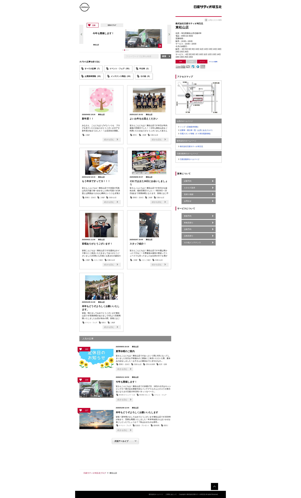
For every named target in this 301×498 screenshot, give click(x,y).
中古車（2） (144, 69)
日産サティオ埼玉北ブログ (94, 473)
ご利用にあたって (171, 494)
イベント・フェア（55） (120, 69)
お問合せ (187, 201)
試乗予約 (187, 181)
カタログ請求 (189, 188)
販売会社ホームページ (156, 494)
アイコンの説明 (213, 61)
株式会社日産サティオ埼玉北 (191, 146)
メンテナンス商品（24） (121, 76)
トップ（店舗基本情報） (189, 127)
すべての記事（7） (93, 69)
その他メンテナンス (192, 243)
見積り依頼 (188, 194)
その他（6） (145, 76)
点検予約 (187, 229)
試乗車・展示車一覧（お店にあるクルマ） (197, 130)
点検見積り (188, 236)
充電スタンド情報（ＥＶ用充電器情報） (196, 134)
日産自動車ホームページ (189, 159)
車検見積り (188, 223)
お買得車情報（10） (93, 76)
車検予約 (187, 216)
